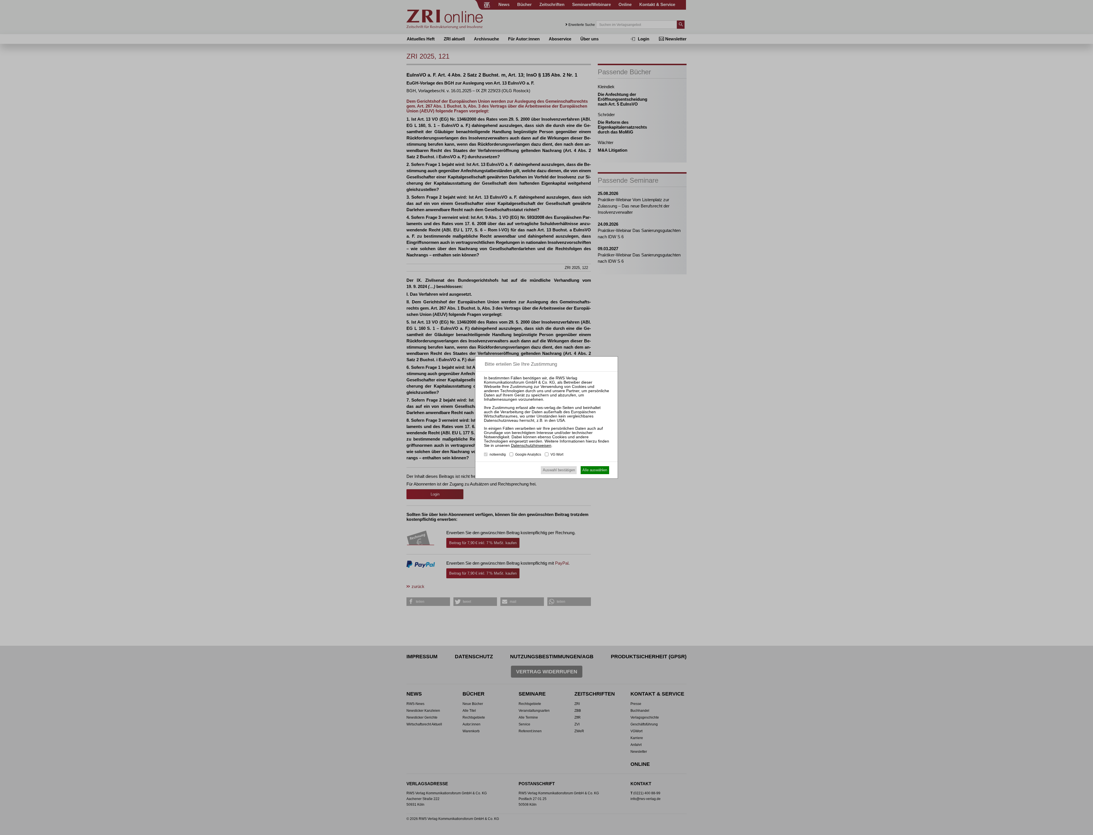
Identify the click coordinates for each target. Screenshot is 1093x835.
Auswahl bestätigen (559, 470)
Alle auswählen (594, 470)
